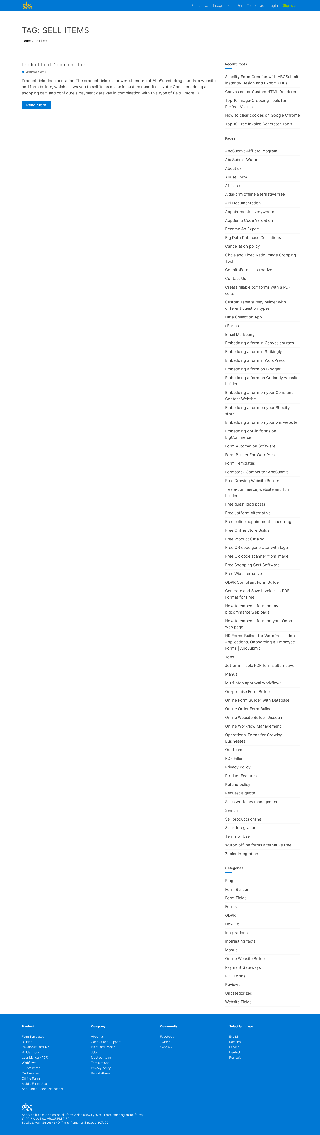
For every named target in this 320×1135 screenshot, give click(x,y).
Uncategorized (238, 993)
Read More (36, 105)
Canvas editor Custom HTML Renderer (260, 91)
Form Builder (236, 889)
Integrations (222, 5)
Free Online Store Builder (248, 530)
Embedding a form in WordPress (255, 360)
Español (234, 1047)
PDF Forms (235, 976)
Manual (231, 674)
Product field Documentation (54, 64)
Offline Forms (31, 1078)
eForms (232, 325)
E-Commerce (31, 1068)
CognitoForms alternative (248, 269)
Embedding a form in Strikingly (253, 351)
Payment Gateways (243, 967)
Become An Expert (242, 229)
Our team (233, 749)
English (234, 1036)
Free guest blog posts (245, 504)
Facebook (167, 1036)
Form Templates (250, 5)
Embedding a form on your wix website (261, 422)
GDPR (230, 915)
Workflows (29, 1062)
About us (233, 168)
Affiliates (233, 185)
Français (235, 1057)
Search (197, 5)
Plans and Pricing (103, 1047)
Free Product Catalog (244, 539)
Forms (231, 906)
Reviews (232, 984)
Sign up (289, 5)
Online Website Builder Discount (254, 717)
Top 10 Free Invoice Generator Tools (258, 124)
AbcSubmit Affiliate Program (251, 151)
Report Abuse (100, 1073)
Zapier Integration (241, 853)
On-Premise (30, 1073)
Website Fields (36, 72)
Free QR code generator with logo (256, 547)
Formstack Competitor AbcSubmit (256, 472)
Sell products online (243, 819)
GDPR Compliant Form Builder (252, 582)
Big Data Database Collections (253, 237)
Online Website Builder (245, 958)
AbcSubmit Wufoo (241, 159)
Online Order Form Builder (249, 708)
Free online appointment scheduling (258, 521)
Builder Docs (31, 1052)
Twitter (165, 1042)
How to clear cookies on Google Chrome (262, 115)
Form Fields (235, 898)
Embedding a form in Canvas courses (259, 343)
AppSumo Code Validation (249, 220)
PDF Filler (234, 758)
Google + (166, 1047)
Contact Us (235, 278)
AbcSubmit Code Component (42, 1089)
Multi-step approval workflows (253, 683)
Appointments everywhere (249, 211)
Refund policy (237, 784)
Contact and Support (106, 1042)
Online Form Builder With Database (257, 700)
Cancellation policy (242, 246)
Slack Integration (240, 827)
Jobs (229, 657)
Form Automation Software (250, 446)
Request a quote (240, 793)
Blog (229, 880)
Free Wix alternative (243, 573)
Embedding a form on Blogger (253, 369)
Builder (27, 1042)
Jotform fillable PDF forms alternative (259, 665)
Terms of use (100, 1062)
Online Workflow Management (253, 726)
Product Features (241, 775)
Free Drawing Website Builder (252, 480)
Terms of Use (237, 836)
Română (235, 1042)
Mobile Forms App (34, 1083)
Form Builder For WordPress (250, 454)
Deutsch (235, 1052)
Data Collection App (243, 317)
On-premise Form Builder (248, 691)
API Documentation (243, 203)
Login (273, 5)
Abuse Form (236, 177)
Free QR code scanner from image (256, 556)
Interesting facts (240, 941)
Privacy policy (101, 1068)
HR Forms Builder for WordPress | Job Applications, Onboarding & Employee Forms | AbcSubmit (260, 642)
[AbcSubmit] (27, 5)
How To (232, 924)
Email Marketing (240, 334)
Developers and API (36, 1047)
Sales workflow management (252, 801)
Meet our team (101, 1057)
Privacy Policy (238, 767)
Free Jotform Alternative (248, 513)
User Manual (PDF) (35, 1057)
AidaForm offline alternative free (255, 194)
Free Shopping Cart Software (252, 565)
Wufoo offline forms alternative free (258, 845)
